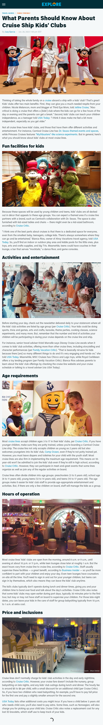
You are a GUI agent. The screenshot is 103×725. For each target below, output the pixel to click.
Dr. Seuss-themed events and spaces (78, 130)
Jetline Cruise (82, 107)
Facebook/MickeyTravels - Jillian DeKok (85, 671)
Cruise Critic (22, 225)
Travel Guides (8, 13)
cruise (48, 100)
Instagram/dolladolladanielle (89, 204)
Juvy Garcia (10, 31)
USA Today (44, 117)
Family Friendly (23, 13)
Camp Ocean (52, 451)
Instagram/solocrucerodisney (89, 552)
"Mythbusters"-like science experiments (56, 134)
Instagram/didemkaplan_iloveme (88, 316)
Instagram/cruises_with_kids (89, 434)
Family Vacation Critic (44, 350)
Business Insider (70, 570)
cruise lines (14, 441)
